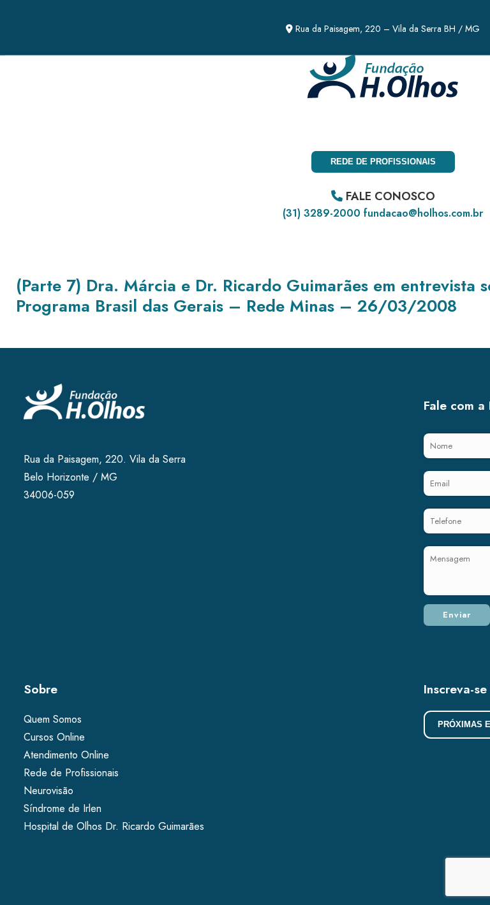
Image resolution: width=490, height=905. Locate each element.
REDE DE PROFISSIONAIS (383, 161)
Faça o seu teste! (56, 126)
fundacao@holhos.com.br (423, 213)
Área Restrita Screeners (182, 126)
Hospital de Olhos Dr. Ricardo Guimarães (114, 826)
